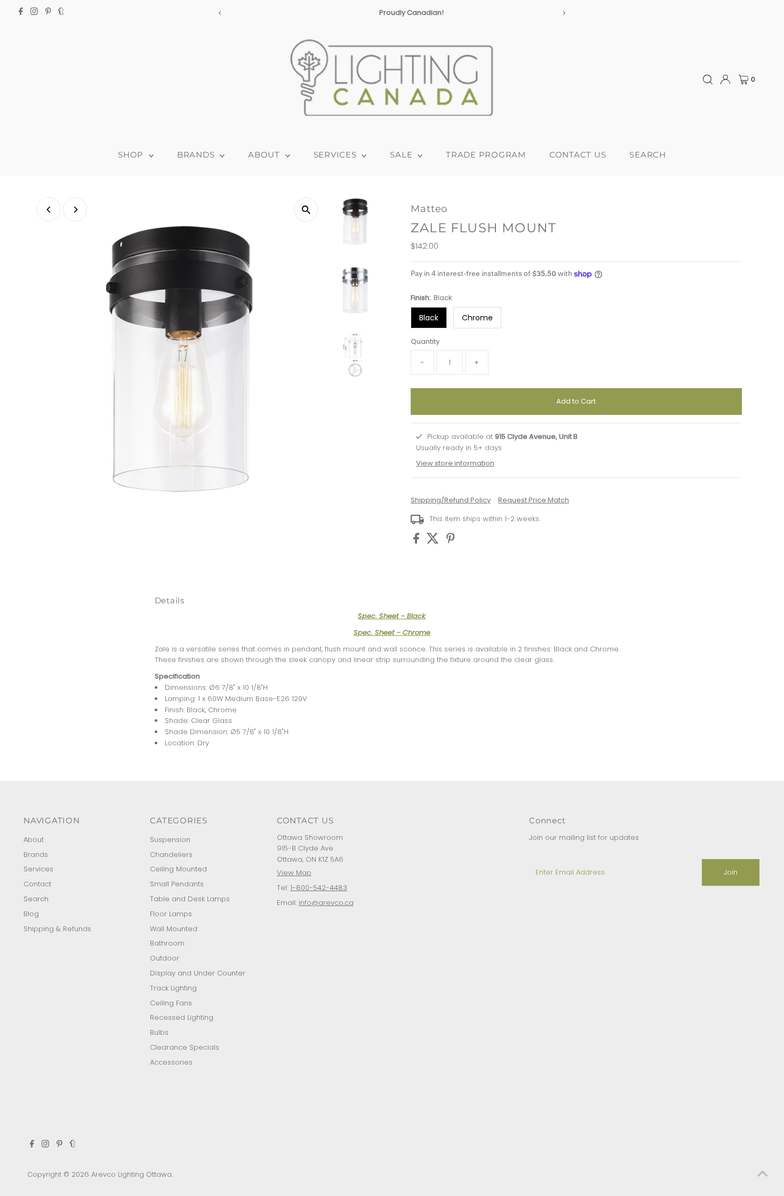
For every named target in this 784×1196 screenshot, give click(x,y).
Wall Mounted (173, 929)
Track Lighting (173, 988)
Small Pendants (177, 884)
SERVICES (336, 155)
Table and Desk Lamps (190, 899)
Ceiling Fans (171, 1003)
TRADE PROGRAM (486, 155)
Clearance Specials (184, 1047)
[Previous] (220, 13)
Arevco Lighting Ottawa (131, 1174)
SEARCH (647, 155)
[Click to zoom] (306, 210)
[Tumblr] (61, 13)
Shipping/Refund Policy (451, 500)
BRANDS (197, 155)
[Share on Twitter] (434, 541)
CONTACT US (577, 155)
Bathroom (167, 943)
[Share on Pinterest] (450, 541)
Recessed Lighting (181, 1017)
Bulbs (159, 1032)
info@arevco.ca (326, 903)
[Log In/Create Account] (725, 79)
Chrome (477, 317)
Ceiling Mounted (178, 869)
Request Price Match (533, 500)
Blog (31, 914)
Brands (35, 854)
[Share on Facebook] (417, 541)
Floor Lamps (171, 914)
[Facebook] (21, 13)
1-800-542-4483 (318, 888)
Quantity (425, 341)
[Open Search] (708, 79)
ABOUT (265, 155)
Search (36, 899)
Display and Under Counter (197, 973)
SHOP (132, 155)
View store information (455, 463)
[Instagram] (34, 13)
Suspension (170, 840)
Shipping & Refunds (57, 929)
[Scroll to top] (762, 1174)
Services (38, 869)
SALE (402, 155)
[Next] (564, 13)
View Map (294, 873)
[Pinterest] (48, 13)
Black (428, 317)
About (33, 840)
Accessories (171, 1062)
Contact (37, 884)
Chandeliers (171, 854)
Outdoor (164, 958)
